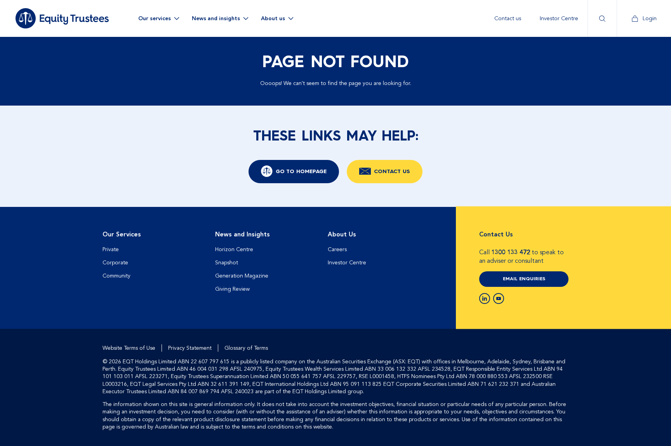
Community (116, 275)
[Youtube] (498, 298)
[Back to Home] (62, 18)
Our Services (122, 234)
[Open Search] (602, 18)
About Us (342, 234)
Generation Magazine (241, 275)
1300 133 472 (510, 252)
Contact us (507, 18)
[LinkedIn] (484, 298)
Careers (337, 249)
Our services (154, 18)
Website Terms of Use (129, 348)
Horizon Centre (234, 249)
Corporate (115, 262)
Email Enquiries (524, 279)
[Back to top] (561, 232)
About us (273, 18)
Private (111, 249)
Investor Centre (559, 18)
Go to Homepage (301, 171)
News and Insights (242, 234)
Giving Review (232, 289)
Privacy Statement (190, 348)
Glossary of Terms (246, 348)
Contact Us (392, 171)
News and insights (216, 18)
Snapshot (226, 262)
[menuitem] (507, 18)
